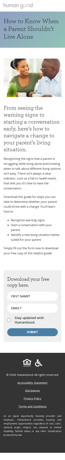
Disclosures (32, 390)
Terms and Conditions (32, 406)
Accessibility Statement (32, 382)
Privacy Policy (32, 398)
